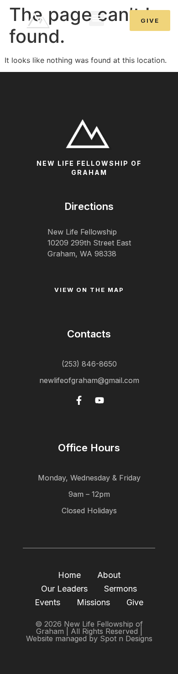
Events (47, 602)
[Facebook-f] (79, 400)
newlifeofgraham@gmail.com (89, 380)
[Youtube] (99, 400)
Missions (93, 602)
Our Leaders (64, 588)
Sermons (120, 588)
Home (69, 575)
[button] (96, 18)
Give (134, 602)
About (108, 575)
